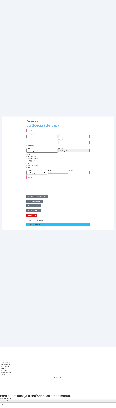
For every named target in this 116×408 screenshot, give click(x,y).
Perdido (30, 162)
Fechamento (31, 160)
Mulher (30, 143)
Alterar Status (58, 377)
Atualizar (30, 130)
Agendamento (32, 156)
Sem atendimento (33, 165)
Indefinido (31, 145)
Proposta (30, 163)
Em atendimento (33, 158)
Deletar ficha (32, 215)
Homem (30, 142)
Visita (29, 167)
